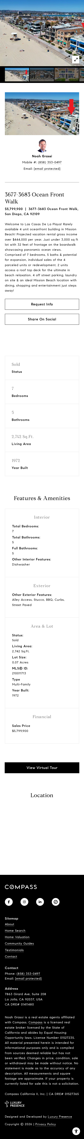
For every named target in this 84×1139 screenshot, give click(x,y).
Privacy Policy (45, 1124)
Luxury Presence (60, 1116)
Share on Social (42, 319)
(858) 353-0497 (50, 162)
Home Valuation (17, 937)
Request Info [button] (42, 304)
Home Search (15, 930)
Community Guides (19, 943)
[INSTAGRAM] (24, 902)
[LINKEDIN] (40, 902)
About (9, 924)
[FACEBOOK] (9, 902)
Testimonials (14, 950)
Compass (36, 1022)
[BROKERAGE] (56, 902)
